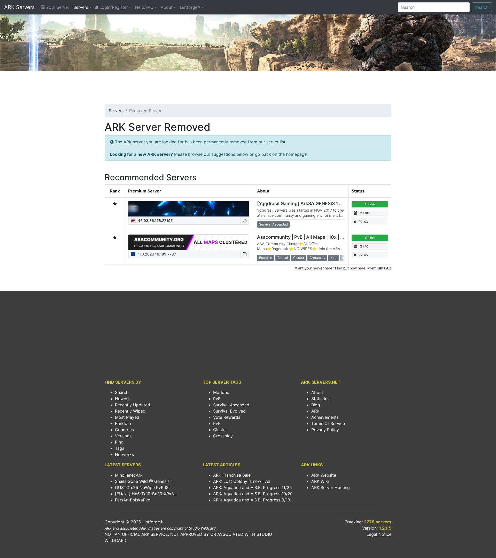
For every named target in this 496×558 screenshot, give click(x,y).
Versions (123, 435)
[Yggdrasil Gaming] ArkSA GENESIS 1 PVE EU (306, 203)
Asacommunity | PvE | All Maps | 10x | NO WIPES (310, 237)
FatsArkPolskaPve (132, 499)
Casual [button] (282, 258)
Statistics (320, 398)
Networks (124, 454)
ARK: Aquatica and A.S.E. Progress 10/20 (253, 493)
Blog (315, 404)
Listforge (151, 521)
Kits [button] (333, 258)
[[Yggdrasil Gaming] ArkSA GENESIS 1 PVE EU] (188, 208)
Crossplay (223, 435)
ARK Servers (19, 7)
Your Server (57, 7)
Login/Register (113, 7)
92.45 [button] (363, 255)
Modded (221, 392)
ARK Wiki (320, 481)
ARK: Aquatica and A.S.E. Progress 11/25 (252, 487)
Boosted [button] (265, 258)
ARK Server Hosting (330, 487)
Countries (124, 429)
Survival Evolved (229, 411)
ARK (315, 411)
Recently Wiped (130, 411)
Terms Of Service (328, 423)
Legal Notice (379, 534)
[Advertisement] (248, 89)
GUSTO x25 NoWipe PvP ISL (143, 487)
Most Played (127, 417)
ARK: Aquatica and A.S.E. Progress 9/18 (251, 499)
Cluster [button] (298, 258)
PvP (217, 423)
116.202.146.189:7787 (156, 254)
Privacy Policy (325, 429)
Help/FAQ (144, 7)
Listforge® (190, 7)
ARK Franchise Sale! (232, 475)
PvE (217, 398)
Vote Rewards (226, 417)
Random (123, 423)
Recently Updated (132, 404)
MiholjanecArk (129, 475)
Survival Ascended (231, 404)
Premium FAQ (379, 268)
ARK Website (323, 475)
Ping (119, 442)
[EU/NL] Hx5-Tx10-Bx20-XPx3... (146, 493)
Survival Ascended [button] (273, 224)
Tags (119, 448)
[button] (245, 220)
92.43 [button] (363, 222)
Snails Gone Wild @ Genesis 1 (144, 481)
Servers (80, 7)
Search (482, 7)
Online (370, 204)
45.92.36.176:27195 (155, 220)
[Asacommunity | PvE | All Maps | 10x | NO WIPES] (188, 242)
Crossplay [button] (317, 258)
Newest (122, 398)
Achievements (325, 417)
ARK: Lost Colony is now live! (241, 481)
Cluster (220, 429)
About (167, 7)
